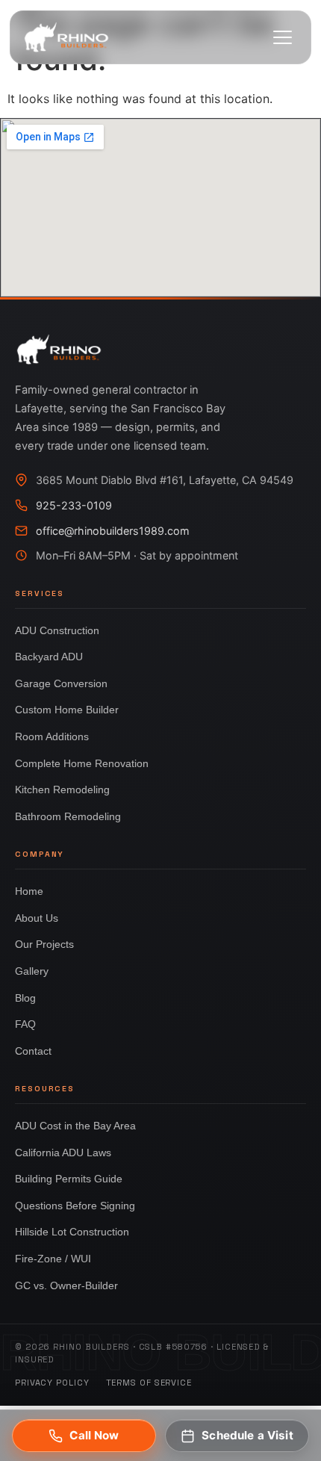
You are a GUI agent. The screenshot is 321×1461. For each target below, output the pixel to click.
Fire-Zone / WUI (53, 1259)
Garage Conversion (61, 683)
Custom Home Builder (67, 710)
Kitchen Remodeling (62, 789)
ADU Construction (57, 630)
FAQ (25, 1024)
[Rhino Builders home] (66, 37)
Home (29, 891)
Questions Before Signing (75, 1206)
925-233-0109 (74, 505)
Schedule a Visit (247, 1435)
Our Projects (44, 944)
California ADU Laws (63, 1152)
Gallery (32, 971)
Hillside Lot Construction (72, 1232)
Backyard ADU (49, 657)
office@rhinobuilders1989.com (113, 530)
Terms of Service (149, 1382)
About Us (36, 918)
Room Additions (52, 736)
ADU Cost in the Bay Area (75, 1126)
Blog (25, 998)
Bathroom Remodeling (68, 816)
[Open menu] (282, 37)
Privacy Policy (52, 1382)
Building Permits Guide (68, 1179)
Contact (33, 1051)
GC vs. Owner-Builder (66, 1285)
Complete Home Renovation (82, 763)
